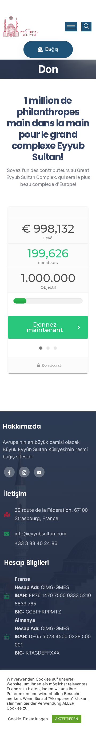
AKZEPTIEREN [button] (66, 719)
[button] (48, 50)
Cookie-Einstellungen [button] (28, 719)
